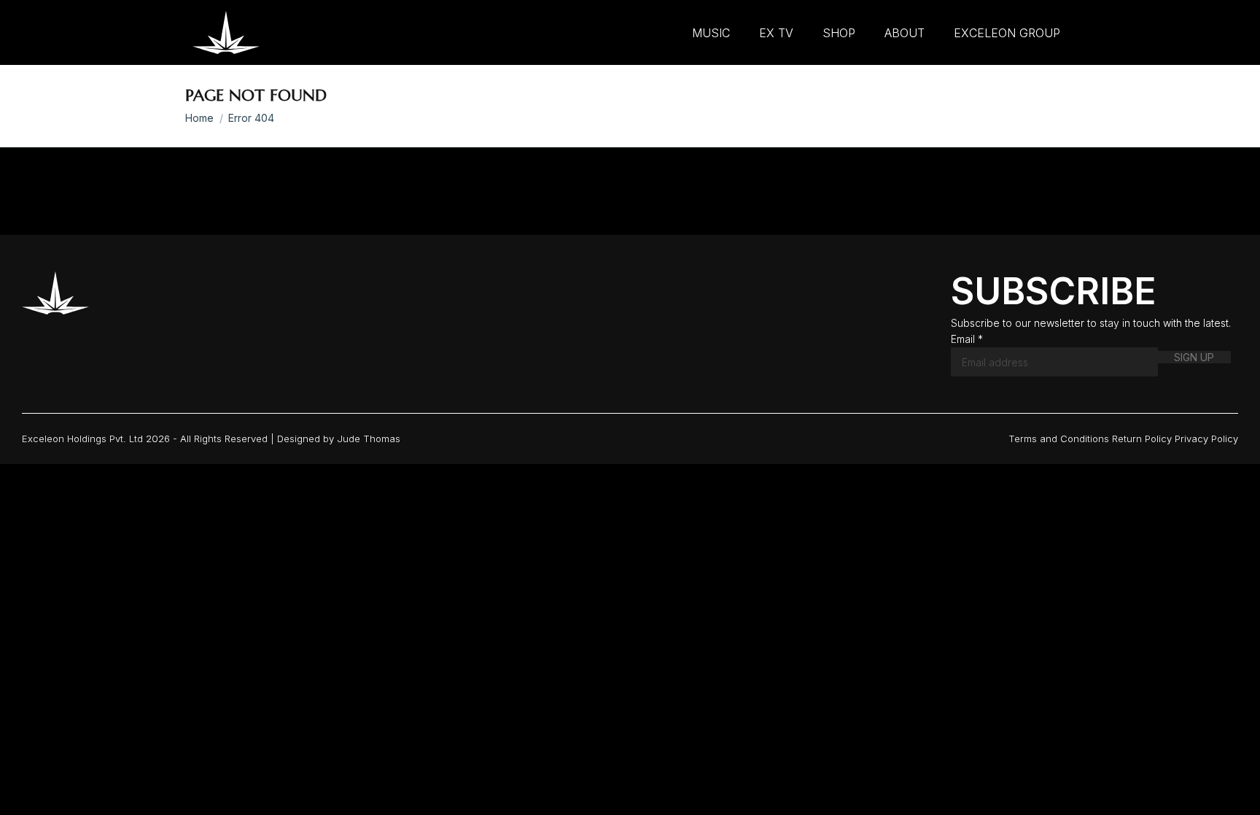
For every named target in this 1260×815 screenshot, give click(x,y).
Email (967, 339)
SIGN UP (1194, 357)
